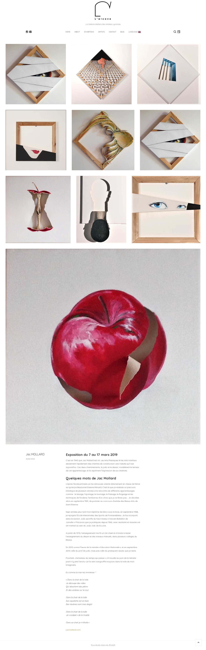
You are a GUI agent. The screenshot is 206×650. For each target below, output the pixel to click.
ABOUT (77, 32)
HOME (67, 32)
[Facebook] (30, 31)
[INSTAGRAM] (27, 31)
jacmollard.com (73, 630)
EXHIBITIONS (89, 32)
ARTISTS (101, 32)
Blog (122, 32)
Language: (133, 32)
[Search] (175, 31)
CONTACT (112, 32)
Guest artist (30, 459)
